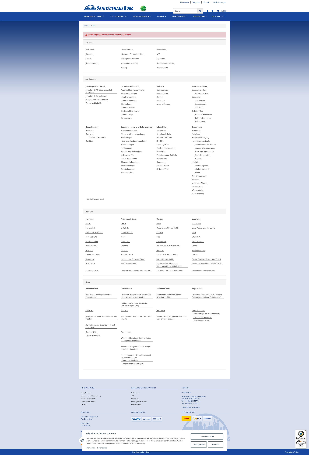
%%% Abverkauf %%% (95, 199)
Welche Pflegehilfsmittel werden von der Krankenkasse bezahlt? (172, 317)
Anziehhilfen (161, 130)
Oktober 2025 (126, 288)
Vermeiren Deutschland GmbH (203, 270)
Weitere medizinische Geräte (97, 99)
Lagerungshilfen (163, 144)
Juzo (194, 232)
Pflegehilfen (161, 151)
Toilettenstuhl (200, 121)
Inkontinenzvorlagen (129, 100)
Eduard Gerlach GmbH (94, 232)
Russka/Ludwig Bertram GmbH (168, 245)
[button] (207, 10)
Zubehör (160, 97)
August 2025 (197, 288)
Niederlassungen (219, 2)
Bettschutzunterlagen (129, 93)
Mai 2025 (124, 310)
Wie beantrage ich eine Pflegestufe (206, 313)
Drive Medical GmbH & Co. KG (203, 228)
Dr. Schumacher (92, 241)
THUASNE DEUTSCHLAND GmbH (170, 270)
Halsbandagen (126, 137)
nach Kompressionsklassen (205, 144)
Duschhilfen (196, 97)
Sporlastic (160, 250)
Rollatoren (89, 134)
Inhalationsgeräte (201, 165)
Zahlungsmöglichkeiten (130, 58)
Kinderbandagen (127, 144)
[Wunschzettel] (212, 10)
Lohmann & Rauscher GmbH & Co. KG (136, 270)
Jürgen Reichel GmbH (165, 259)
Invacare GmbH (127, 232)
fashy (159, 223)
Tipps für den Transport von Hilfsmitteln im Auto (136, 317)
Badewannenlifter (201, 93)
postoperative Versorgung (205, 148)
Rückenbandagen (128, 165)
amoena (160, 232)
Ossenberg (125, 241)
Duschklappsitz (200, 104)
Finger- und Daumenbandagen (133, 134)
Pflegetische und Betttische (167, 155)
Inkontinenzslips (127, 114)
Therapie (195, 179)
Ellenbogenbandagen (129, 130)
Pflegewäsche (162, 158)
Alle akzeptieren (207, 436)
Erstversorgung (162, 90)
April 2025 (161, 310)
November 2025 (92, 288)
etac (158, 237)
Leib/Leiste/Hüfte (127, 155)
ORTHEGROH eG (92, 270)
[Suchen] (200, 11)
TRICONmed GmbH (128, 263)
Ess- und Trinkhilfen (164, 137)
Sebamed (89, 250)
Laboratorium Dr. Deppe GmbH (133, 259)
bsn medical (90, 228)
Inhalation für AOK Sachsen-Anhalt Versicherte (99, 91)
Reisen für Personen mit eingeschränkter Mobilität (101, 317)
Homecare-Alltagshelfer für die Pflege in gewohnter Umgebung (136, 347)
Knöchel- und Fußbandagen (132, 151)
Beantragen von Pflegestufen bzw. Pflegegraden (99, 295)
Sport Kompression (202, 155)
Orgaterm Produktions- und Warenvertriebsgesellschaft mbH (169, 264)
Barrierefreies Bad (93, 335)
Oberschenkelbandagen (130, 162)
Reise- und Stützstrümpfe (204, 151)
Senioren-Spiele (163, 165)
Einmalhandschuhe (164, 134)
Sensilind (124, 245)
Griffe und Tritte (162, 169)
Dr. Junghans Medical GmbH (168, 228)
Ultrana (195, 254)
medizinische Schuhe (129, 158)
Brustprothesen (162, 93)
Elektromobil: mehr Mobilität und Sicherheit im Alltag (169, 295)
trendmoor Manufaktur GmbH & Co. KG (207, 263)
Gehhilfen (89, 130)
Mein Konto (184, 2)
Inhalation (196, 162)
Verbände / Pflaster (199, 183)
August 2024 (126, 332)
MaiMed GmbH (127, 254)
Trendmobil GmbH (93, 254)
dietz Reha (125, 228)
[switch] (301, 445)
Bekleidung (196, 130)
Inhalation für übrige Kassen (96, 96)
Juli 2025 (89, 310)
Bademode (161, 100)
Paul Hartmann (198, 241)
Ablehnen (216, 444)
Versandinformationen (129, 63)
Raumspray (161, 162)
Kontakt (206, 2)
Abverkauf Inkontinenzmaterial (132, 90)
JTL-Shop (296, 452)
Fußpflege (196, 134)
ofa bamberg (161, 241)
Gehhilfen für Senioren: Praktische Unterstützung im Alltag (134, 304)
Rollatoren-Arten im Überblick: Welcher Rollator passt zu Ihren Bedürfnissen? (207, 295)
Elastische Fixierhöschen (130, 111)
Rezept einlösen (127, 49)
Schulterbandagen (128, 169)
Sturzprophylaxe (127, 172)
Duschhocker (200, 100)
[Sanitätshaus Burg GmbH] (109, 8)
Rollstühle (89, 141)
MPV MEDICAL (91, 237)
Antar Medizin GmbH (129, 219)
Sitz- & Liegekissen (199, 176)
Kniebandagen (126, 148)
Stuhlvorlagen (126, 104)
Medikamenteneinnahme (166, 148)
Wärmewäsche (197, 190)
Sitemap (124, 67)
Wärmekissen (197, 186)
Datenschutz (161, 49)
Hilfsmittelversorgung (201, 321)
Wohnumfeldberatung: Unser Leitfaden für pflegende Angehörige (136, 339)
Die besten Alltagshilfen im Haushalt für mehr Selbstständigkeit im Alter (136, 295)
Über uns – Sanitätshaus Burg (132, 54)
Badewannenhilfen (199, 90)
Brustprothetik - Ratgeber (202, 317)
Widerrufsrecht (162, 67)
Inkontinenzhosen (128, 107)
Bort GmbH (196, 223)
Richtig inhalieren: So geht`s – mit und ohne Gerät (100, 326)
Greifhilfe (160, 141)
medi (123, 237)
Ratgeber (196, 2)
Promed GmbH (91, 245)
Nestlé (123, 223)
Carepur (160, 219)
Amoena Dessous (163, 104)
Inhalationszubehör (202, 169)
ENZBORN (196, 237)
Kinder (197, 172)
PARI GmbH (90, 263)
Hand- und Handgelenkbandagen (134, 141)
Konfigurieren (199, 444)
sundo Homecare (198, 250)
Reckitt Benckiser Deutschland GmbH (206, 259)
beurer (88, 223)
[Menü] (305, 431)
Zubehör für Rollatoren (97, 137)
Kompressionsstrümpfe (201, 141)
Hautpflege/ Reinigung (200, 137)
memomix (89, 219)
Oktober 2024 (91, 332)
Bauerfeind (196, 219)
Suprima (124, 250)
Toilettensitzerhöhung (203, 118)
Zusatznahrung (198, 193)
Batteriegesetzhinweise (165, 63)
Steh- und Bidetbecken (203, 114)
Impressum (161, 58)
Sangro (195, 245)
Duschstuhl (199, 107)
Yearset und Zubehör (94, 103)
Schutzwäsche (126, 118)
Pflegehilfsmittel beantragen (132, 363)
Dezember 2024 (198, 310)
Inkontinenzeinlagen (128, 97)
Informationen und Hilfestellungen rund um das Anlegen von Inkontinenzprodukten (136, 357)
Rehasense (90, 259)
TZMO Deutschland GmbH (167, 254)
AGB (158, 54)
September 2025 (163, 288)
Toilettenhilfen (197, 111)
